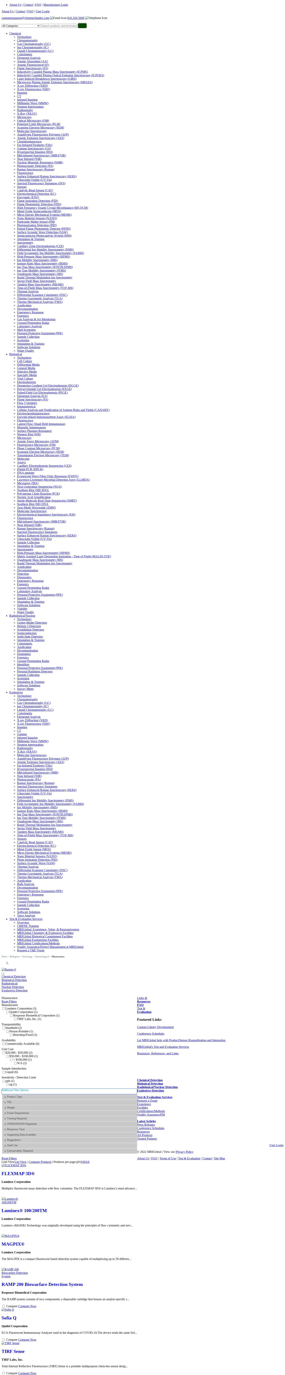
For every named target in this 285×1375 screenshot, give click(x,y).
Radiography (25, 110)
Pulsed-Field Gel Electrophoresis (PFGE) (42, 392)
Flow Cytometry (27, 403)
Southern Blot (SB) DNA (32, 504)
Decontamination (27, 308)
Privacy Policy (184, 1151)
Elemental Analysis (29, 57)
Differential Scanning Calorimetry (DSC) (42, 295)
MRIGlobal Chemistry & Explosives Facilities (45, 933)
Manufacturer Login (55, 4)
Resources (143, 1131)
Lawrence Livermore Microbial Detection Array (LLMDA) (53, 479)
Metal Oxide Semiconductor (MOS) (39, 211)
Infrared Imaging (27, 99)
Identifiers (23, 664)
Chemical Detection (14, 976)
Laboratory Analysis (29, 326)
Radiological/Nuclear (22, 615)
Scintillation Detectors (30, 629)
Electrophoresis (26, 382)
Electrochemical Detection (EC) (36, 193)
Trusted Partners (147, 1138)
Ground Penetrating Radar (33, 322)
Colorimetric (24, 54)
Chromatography (27, 40)
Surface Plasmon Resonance (34, 431)
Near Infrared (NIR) (29, 159)
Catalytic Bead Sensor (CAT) (35, 190)
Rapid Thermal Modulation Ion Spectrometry (44, 277)
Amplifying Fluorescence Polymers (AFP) (43, 134)
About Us (15, 4)
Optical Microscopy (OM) (33, 120)
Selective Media (27, 371)
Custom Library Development (155, 1027)
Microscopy (24, 117)
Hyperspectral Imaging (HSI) (35, 152)
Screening (23, 340)
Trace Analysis (26, 915)
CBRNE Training (28, 926)
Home (4, 956)
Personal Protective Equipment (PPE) (40, 333)
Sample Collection (28, 336)
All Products (144, 1135)
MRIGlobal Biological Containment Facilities (45, 936)
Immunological (26, 406)
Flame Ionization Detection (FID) (37, 200)
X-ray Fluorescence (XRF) (33, 89)
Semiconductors (27, 633)
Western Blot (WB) (29, 434)
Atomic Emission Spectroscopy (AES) (40, 138)
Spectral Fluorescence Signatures (37, 532)
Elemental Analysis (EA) (32, 396)
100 (83, 1161)
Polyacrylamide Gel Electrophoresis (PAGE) (44, 389)
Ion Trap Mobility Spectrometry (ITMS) (41, 270)
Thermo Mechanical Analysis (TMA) (40, 302)
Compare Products (40, 1161)
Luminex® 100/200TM (24, 1210)
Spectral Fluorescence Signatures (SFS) (41, 183)
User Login (43, 11)
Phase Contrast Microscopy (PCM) (38, 448)
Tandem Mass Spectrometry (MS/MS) (40, 284)
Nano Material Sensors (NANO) (37, 218)
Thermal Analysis (28, 291)
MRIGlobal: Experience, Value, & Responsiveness (48, 929)
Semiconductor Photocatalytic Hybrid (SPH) (44, 235)
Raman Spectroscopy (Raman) (35, 169)
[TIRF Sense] (10, 1343)
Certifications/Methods (151, 1111)
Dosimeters (24, 654)
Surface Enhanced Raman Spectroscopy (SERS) (46, 176)
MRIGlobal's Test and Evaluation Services (163, 1046)
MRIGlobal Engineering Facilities (38, 940)
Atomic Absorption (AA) (32, 61)
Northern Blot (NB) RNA (33, 490)
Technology (24, 37)
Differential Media (28, 364)
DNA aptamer (25, 472)
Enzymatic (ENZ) (28, 197)
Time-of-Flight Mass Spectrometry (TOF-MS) (45, 288)
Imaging (22, 92)
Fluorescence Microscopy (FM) (36, 444)
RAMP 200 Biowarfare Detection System (42, 1284)
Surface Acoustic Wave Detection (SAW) (42, 232)
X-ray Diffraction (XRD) (32, 85)
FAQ (38, 4)
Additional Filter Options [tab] (15, 1090)
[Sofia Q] (8, 1309)
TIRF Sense (13, 1351)
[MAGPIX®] (10, 1235)
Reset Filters (9, 1001)
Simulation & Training (30, 239)
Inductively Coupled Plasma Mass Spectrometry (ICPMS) (52, 71)
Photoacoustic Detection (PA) (35, 166)
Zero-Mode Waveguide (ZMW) (36, 507)
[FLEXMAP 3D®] (14, 1165)
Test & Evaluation (189, 1158)
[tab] (69, 1097)
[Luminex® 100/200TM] (15, 1202)
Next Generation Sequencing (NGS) (39, 486)
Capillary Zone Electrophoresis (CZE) (40, 246)
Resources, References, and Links (158, 1053)
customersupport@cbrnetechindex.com (25, 18)
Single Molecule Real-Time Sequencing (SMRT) (47, 500)
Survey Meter (25, 689)
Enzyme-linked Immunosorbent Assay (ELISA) (46, 417)
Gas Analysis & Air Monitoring (36, 319)
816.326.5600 (75, 18)
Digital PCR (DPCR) (30, 469)
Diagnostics (24, 577)
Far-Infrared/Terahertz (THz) (34, 145)
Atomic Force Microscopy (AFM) (38, 441)
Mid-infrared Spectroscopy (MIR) (37, 772)
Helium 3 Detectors (29, 626)
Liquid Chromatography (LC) (35, 50)
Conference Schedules (150, 1033)
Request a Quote (147, 1100)
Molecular (23, 458)
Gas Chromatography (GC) (34, 44)
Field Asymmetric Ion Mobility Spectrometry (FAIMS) (50, 253)
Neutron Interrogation (30, 106)
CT (19, 96)
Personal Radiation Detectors (35, 671)
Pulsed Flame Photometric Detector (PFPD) (44, 228)
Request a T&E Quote (30, 950)
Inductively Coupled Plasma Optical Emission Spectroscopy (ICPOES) (60, 75)
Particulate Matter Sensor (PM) (36, 221)
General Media (26, 368)
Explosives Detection (15, 990)
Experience (144, 1104)
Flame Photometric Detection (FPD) (39, 204)
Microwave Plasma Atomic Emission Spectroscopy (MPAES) (54, 82)
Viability (22, 608)
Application (24, 305)
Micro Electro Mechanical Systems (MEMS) (44, 214)
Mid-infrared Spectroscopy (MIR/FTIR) (41, 155)
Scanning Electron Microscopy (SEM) (40, 127)
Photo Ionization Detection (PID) (37, 859)
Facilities (142, 1107)
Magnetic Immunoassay (31, 427)
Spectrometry (25, 242)
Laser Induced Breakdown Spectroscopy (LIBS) (46, 78)
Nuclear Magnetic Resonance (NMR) (40, 162)
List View (21, 1161)
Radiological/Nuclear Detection (13, 985)
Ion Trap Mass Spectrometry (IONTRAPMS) (45, 267)
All (87, 1161)
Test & (144, 1010)
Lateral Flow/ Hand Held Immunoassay (41, 424)
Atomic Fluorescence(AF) (33, 64)
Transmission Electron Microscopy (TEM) (43, 455)
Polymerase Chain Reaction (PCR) (38, 493)
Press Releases (146, 1124)
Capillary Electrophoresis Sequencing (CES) (44, 465)
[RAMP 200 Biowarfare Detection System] (15, 1276)
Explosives (16, 692)
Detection (23, 573)
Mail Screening (26, 329)
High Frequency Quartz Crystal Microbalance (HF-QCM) (52, 207)
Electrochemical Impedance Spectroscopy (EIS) (46, 514)
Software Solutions (28, 347)
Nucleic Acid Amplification (34, 497)
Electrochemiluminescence (33, 413)
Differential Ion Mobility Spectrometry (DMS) (45, 249)
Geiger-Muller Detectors (32, 622)
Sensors (22, 186)
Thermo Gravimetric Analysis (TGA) (40, 298)
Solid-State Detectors (30, 636)
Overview (23, 922)
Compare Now (27, 1306)
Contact (28, 4)
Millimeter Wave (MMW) (32, 103)
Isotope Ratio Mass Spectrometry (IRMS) (42, 263)
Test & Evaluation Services (25, 919)
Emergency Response (30, 312)
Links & (143, 999)
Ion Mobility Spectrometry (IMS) (37, 260)
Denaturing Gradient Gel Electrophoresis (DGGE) (48, 385)
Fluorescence (25, 173)
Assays (21, 462)
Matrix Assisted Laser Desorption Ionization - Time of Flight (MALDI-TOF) (64, 556)
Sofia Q (9, 1317)
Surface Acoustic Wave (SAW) (36, 863)
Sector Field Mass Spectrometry (36, 281)
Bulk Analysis (25, 884)
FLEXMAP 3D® (18, 1173)
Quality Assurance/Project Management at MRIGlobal (50, 946)
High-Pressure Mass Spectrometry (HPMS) (43, 256)
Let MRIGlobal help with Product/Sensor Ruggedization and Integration (181, 1040)
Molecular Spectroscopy (32, 131)
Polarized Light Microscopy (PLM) (38, 124)
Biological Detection (14, 980)
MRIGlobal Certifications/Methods (38, 943)
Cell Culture (24, 361)
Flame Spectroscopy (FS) (32, 68)
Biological (15, 354)
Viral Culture (25, 378)
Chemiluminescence (29, 141)
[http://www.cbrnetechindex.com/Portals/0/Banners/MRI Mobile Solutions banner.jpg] (9, 969)
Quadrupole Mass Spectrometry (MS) (40, 274)
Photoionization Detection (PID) (37, 225)
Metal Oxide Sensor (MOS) (34, 849)
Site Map (219, 1158)
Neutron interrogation (30, 744)
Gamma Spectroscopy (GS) (34, 148)
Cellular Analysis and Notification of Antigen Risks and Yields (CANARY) (63, 410)
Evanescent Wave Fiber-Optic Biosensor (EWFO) (47, 476)
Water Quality (25, 350)
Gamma (22, 734)
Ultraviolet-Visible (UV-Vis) (34, 179)
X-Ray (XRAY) (27, 113)
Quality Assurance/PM (151, 1114)
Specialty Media (27, 375)
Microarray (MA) (27, 483)
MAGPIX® (13, 1244)
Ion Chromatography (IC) (32, 47)
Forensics (23, 315)
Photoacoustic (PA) (29, 779)
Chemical (15, 33)
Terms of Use (168, 1158)
